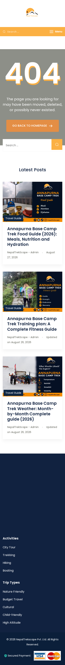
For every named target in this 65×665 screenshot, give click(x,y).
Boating (8, 570)
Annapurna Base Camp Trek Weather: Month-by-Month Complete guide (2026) (32, 411)
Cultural (8, 607)
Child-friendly (12, 615)
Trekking (9, 555)
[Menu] (51, 31)
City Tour (9, 547)
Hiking (7, 563)
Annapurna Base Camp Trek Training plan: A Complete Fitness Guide (32, 324)
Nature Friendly (13, 592)
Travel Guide (13, 218)
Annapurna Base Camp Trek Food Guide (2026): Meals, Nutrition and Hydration (32, 236)
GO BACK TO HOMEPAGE (30, 126)
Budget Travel (13, 599)
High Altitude (12, 623)
